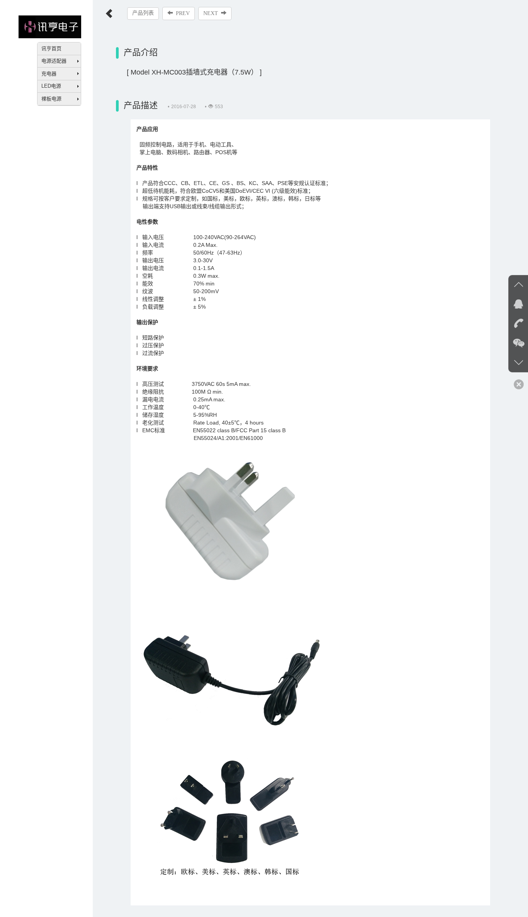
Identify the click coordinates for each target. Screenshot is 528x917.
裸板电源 (51, 99)
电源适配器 (53, 61)
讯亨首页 (51, 48)
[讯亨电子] (50, 26)
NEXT (210, 13)
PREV (183, 13)
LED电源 (51, 86)
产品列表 (143, 13)
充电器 (48, 73)
